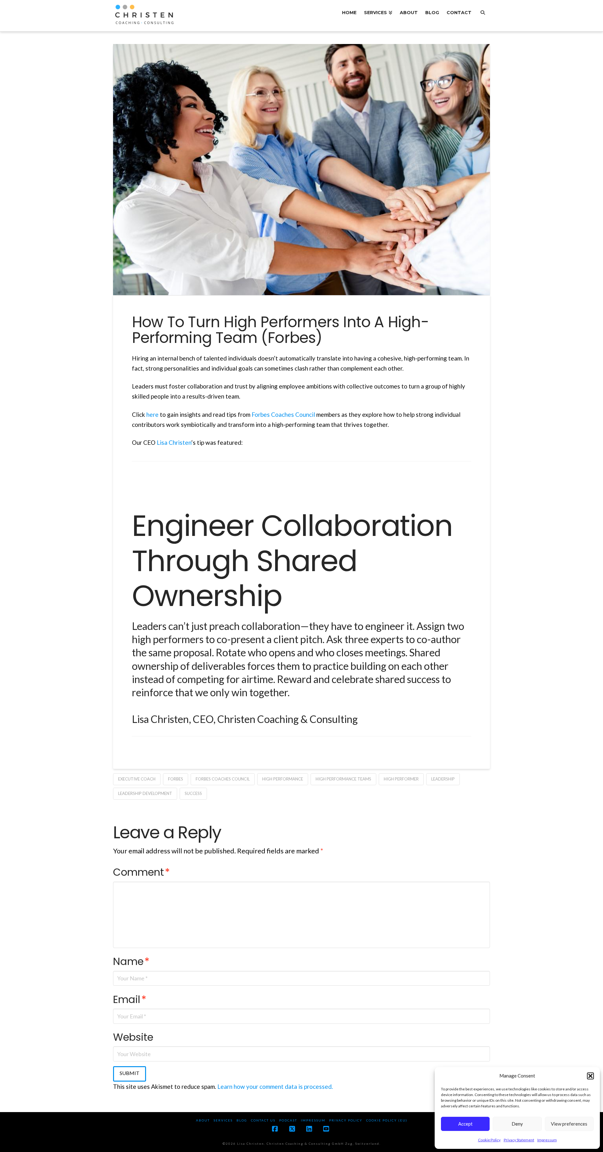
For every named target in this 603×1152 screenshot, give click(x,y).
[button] (590, 1076)
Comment (141, 872)
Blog (241, 1120)
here (153, 414)
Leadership (443, 778)
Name (131, 961)
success (193, 793)
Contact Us (263, 1120)
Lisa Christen (174, 442)
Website (133, 1037)
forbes (175, 778)
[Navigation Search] (482, 15)
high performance (282, 778)
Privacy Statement (519, 1140)
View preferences (569, 1124)
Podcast (288, 1120)
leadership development (145, 793)
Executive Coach (136, 778)
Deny (517, 1124)
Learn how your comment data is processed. (275, 1086)
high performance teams (343, 778)
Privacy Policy (345, 1120)
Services (223, 1120)
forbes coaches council (223, 778)
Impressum (547, 1140)
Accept (465, 1124)
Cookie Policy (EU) (386, 1120)
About (203, 1120)
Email (129, 999)
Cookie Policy (489, 1140)
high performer (401, 778)
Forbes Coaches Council (283, 414)
